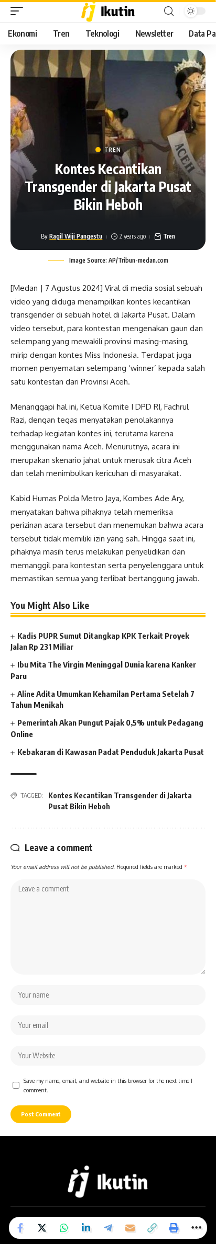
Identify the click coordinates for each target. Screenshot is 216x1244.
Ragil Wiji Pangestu (75, 236)
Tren (112, 149)
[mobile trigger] (19, 11)
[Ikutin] (108, 11)
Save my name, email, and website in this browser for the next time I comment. (108, 1085)
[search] (168, 11)
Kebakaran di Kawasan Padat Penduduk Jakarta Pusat (110, 751)
